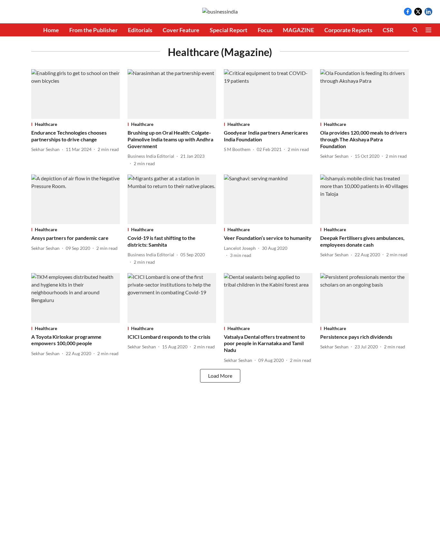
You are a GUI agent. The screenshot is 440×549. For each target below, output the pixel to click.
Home (51, 29)
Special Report (228, 29)
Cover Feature (181, 29)
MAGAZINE (298, 29)
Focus (265, 29)
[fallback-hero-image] (75, 94)
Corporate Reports (348, 29)
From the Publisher (93, 29)
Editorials (140, 29)
